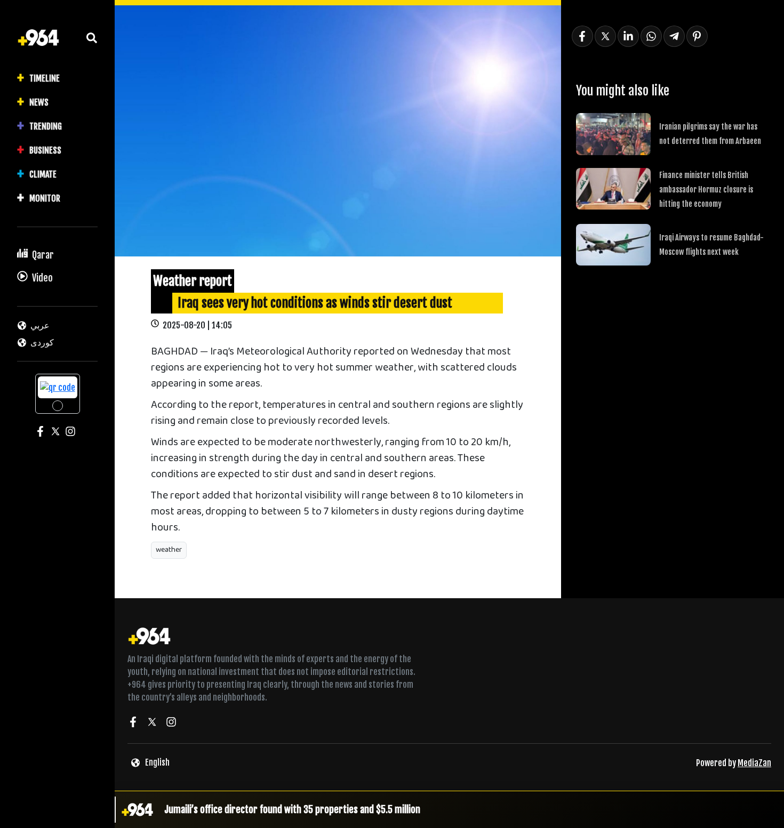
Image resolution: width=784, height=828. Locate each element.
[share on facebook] (582, 36)
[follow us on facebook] (132, 723)
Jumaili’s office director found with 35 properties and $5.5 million (292, 809)
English (157, 762)
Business (45, 150)
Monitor (44, 198)
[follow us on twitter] (152, 723)
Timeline (44, 78)
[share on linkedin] (628, 36)
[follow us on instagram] (171, 723)
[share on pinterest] (697, 36)
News (39, 102)
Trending (45, 126)
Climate (43, 174)
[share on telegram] (674, 36)
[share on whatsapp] (651, 36)
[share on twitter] (605, 36)
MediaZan (754, 763)
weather (169, 550)
